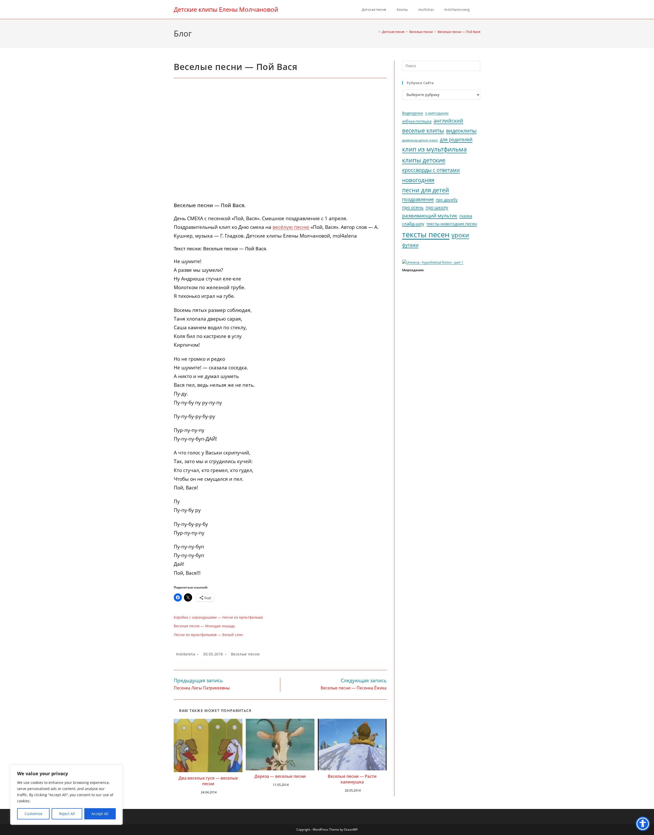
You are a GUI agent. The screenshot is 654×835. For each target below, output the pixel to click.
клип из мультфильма (434, 149)
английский (448, 120)
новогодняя (418, 180)
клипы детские (423, 160)
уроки (460, 235)
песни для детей (425, 190)
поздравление (418, 199)
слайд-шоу (413, 224)
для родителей (456, 139)
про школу (437, 207)
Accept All (99, 813)
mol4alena (185, 654)
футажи (410, 245)
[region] (66, 795)
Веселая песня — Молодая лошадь (204, 626)
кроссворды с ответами (431, 170)
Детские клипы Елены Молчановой (226, 9)
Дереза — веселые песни (280, 776)
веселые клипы (423, 130)
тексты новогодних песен (451, 224)
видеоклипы (461, 130)
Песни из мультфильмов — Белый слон (208, 634)
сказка (465, 216)
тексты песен (425, 234)
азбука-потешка (416, 121)
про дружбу (447, 199)
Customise (33, 813)
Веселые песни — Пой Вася (459, 31)
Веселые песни (245, 654)
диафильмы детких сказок (420, 140)
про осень (413, 207)
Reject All (67, 813)
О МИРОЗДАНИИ (436, 113)
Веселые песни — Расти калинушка (352, 779)
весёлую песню (291, 227)
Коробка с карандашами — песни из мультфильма (218, 617)
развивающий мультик (429, 215)
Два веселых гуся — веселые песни (208, 780)
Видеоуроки (412, 113)
